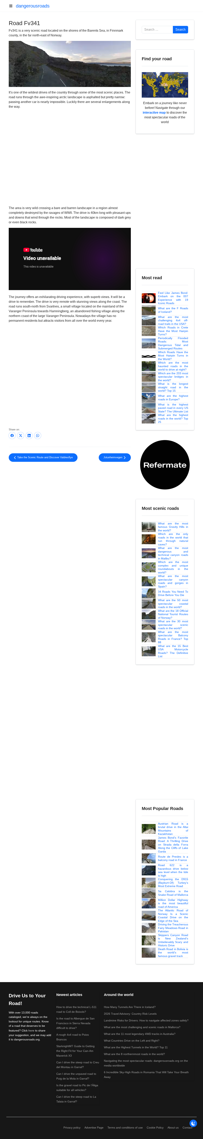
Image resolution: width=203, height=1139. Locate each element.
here (31, 1030)
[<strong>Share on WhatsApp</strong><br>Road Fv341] (37, 435)
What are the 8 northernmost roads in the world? (134, 1054)
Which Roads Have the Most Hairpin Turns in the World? (173, 356)
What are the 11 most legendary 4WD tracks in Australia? (139, 1033)
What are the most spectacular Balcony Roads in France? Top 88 (173, 637)
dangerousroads (33, 5)
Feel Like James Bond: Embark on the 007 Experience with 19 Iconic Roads (173, 298)
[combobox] (157, 29)
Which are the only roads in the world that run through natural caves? (173, 539)
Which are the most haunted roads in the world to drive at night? (173, 366)
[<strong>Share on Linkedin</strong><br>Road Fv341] (29, 435)
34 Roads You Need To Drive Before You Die (173, 593)
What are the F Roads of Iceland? (173, 310)
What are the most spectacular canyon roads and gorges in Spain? (173, 581)
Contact (187, 1127)
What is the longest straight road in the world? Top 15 (173, 387)
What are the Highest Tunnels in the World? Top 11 (136, 1047)
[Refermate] (165, 464)
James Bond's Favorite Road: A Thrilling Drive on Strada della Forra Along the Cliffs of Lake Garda (173, 844)
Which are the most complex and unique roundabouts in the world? (173, 567)
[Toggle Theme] (193, 1123)
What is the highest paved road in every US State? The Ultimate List (173, 408)
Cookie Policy (155, 1127)
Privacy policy (71, 1127)
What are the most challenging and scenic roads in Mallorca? (142, 1027)
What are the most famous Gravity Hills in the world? (173, 527)
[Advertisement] (70, 497)
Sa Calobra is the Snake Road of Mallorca (173, 893)
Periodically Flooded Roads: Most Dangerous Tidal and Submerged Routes (173, 343)
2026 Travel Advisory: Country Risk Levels (130, 1013)
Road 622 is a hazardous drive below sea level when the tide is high (173, 870)
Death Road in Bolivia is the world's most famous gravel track (173, 953)
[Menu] (12, 6)
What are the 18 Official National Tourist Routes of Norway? (173, 614)
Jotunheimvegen (113, 457)
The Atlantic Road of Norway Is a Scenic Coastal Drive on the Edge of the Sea (173, 915)
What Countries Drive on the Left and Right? (131, 1040)
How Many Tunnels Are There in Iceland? (130, 1007)
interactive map (154, 112)
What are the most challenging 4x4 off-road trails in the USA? (173, 320)
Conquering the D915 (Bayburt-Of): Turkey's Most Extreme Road (173, 883)
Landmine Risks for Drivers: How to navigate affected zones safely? (146, 1020)
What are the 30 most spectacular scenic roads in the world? (173, 625)
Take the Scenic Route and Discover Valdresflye (44, 457)
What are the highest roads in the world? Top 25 (173, 418)
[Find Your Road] (165, 84)
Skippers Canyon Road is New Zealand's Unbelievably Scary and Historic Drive (173, 940)
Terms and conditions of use (125, 1127)
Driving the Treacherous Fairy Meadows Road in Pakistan (173, 928)
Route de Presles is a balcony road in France (173, 858)
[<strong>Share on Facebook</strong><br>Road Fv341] (12, 435)
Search (180, 29)
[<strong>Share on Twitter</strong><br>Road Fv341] (20, 435)
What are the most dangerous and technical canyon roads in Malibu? (173, 553)
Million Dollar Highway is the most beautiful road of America (173, 903)
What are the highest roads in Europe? (173, 397)
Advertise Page (93, 1127)
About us (173, 1127)
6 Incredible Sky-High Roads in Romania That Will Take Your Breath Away (146, 1075)
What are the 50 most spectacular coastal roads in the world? (173, 604)
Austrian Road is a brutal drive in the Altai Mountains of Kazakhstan (173, 829)
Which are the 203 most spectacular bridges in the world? (173, 377)
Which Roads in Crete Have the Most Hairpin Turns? (173, 331)
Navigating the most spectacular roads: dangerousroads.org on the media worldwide (146, 1063)
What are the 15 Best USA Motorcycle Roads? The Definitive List (173, 651)
